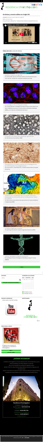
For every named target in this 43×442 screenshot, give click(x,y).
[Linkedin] (41, 5)
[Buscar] (20, 280)
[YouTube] (36, 5)
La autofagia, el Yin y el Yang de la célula (16, 105)
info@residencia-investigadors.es (21, 408)
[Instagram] (37, 5)
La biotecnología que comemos (13, 228)
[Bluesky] (39, 5)
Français (37, 3)
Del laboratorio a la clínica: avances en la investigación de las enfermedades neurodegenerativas (21, 165)
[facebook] (32, 5)
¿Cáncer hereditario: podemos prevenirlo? (16, 256)
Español (34, 3)
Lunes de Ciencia (8, 19)
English (41, 3)
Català (31, 3)
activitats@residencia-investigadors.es (21, 412)
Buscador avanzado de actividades (11, 282)
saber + (11, 350)
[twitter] (34, 5)
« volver (21, 267)
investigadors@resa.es (21, 416)
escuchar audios (11, 352)
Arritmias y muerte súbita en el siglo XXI (15, 17)
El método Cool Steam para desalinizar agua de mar (19, 136)
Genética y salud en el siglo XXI (13, 75)
